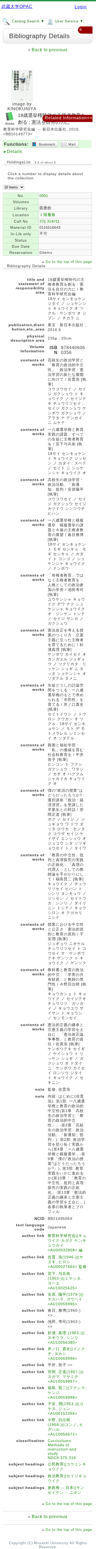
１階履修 (47, 214)
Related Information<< (68, 118)
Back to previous (49, 50)
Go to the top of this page (69, 262)
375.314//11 (49, 221)
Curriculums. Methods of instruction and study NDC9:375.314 (62, 1449)
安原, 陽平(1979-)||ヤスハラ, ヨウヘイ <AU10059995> (65, 1299)
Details (14, 151)
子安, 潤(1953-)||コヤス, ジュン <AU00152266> (65, 1409)
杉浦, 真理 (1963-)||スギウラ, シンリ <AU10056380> (66, 1338)
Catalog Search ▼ (28, 21)
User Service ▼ (68, 21)
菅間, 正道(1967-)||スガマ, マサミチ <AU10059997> (65, 1377)
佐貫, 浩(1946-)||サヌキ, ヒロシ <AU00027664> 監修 (67, 1262)
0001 (43, 196)
